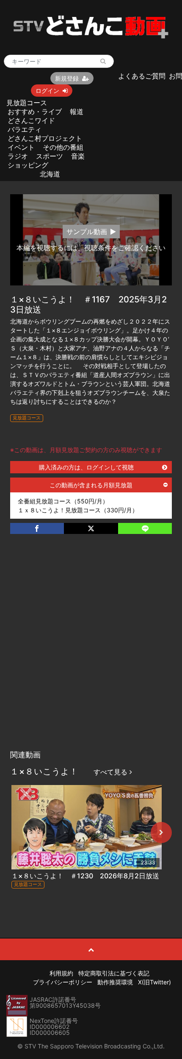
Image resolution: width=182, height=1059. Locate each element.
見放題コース (26, 102)
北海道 (50, 174)
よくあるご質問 (141, 76)
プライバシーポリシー (62, 982)
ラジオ (18, 156)
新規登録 (67, 78)
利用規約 (61, 973)
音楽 (78, 156)
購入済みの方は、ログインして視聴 (86, 467)
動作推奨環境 (115, 982)
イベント (21, 147)
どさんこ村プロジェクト (45, 138)
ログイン (47, 90)
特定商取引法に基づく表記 (113, 973)
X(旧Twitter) (154, 982)
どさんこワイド (31, 120)
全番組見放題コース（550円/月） (63, 501)
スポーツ (49, 156)
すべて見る (112, 771)
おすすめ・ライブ (35, 111)
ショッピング (28, 165)
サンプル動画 (86, 231)
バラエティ (24, 129)
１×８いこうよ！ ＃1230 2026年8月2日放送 (85, 876)
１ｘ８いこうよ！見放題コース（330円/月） (78, 510)
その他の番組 (63, 147)
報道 (76, 111)
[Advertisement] (91, 650)
